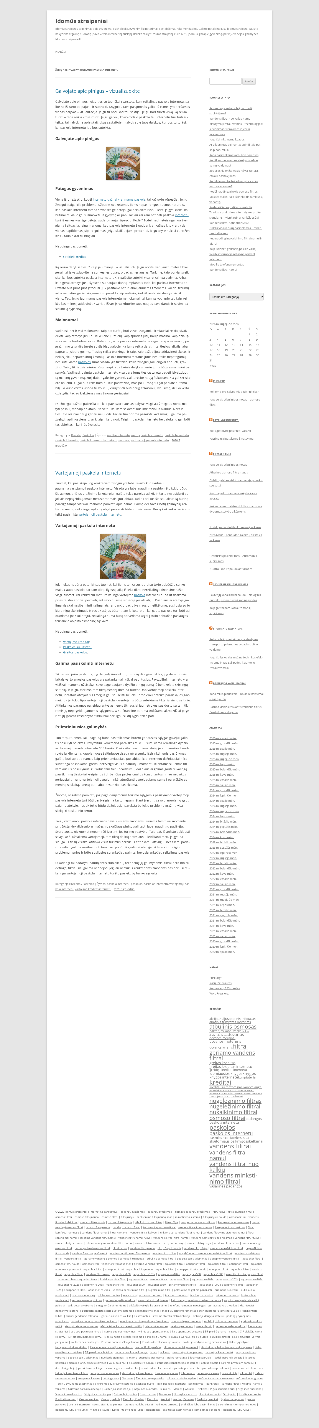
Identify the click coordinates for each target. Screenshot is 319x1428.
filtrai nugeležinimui (240, 1212)
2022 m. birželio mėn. (223, 863)
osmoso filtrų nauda (87, 1217)
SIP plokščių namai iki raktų (221, 1331)
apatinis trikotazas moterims (230, 1022)
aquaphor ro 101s (232, 1284)
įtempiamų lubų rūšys (236, 1410)
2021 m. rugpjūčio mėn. (224, 900)
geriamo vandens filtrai (232, 1055)
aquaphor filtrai (251, 1258)
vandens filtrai (230, 1146)
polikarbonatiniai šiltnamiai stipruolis (189, 1357)
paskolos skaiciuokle (224, 1138)
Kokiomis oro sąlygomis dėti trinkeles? (234, 392)
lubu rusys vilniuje (208, 1373)
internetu (182, 215)
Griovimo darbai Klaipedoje (84, 1389)
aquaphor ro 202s (75, 1290)
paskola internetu (66, 440)
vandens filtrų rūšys (199, 1243)
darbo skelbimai (218, 1035)
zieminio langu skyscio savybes (87, 1363)
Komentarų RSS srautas (224, 988)
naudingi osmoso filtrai (126, 1227)
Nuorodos (165, 1394)
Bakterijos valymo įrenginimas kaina (204, 1342)
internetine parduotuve (104, 1212)
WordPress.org (219, 993)
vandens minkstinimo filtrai (233, 1178)
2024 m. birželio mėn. (223, 821)
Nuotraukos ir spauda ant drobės (230, 569)
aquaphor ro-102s (169, 1274)
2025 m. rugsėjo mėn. (223, 754)
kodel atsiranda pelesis (228, 1357)
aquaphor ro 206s (99, 1290)
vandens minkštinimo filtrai (226, 1248)
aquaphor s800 (121, 1274)
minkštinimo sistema (187, 1217)
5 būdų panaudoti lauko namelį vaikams (235, 527)
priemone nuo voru (226, 1290)
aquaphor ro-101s (144, 1274)
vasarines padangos (225, 1186)
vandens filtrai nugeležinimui (89, 1253)
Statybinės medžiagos (97, 1394)
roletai (244, 1137)
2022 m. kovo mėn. (221, 874)
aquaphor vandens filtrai (225, 1258)
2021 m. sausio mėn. (222, 936)
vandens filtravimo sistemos (195, 1227)
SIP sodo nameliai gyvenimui (181, 1347)
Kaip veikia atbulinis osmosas (228, 465)
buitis (153, 1352)
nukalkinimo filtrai (233, 1112)
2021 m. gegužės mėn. (223, 915)
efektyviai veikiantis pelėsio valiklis (121, 1326)
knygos (249, 1073)
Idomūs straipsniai (81, 21)
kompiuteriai (247, 1077)
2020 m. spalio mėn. (222, 952)
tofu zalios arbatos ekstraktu (216, 1378)
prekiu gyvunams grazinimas (75, 1383)
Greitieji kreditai (75, 257)
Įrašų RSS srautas (220, 983)
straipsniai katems (89, 1378)
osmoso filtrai (227, 1118)
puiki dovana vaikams (80, 1305)
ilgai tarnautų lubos (232, 1399)
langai (257, 1087)
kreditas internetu (118, 435)
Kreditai (76, 435)
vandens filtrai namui (228, 1155)
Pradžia (60, 52)
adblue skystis (209, 1363)
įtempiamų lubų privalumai (71, 1410)
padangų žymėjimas (132, 1212)
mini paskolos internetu (171, 1383)
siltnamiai (246, 1373)
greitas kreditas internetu (230, 1066)
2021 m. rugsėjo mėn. (223, 894)
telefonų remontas (109, 1295)
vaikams (165, 1352)
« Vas (212, 366)
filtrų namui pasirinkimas (230, 1227)
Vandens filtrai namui (223, 270)
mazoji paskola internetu (147, 435)
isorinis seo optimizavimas (120, 1331)
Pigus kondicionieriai (222, 1389)
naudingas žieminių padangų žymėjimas (144, 1321)
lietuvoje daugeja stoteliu (208, 1316)
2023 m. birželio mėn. (223, 842)
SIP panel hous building (99, 1352)
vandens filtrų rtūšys (247, 1238)
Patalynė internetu (226, 420)
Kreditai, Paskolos (183, 1399)
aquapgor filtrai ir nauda (191, 1269)
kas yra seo (129, 1295)
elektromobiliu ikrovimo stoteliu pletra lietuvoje (162, 1316)
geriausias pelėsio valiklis (120, 1300)
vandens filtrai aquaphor (116, 1264)
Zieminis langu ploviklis (150, 1378)
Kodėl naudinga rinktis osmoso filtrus (233, 191)
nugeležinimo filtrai (234, 1106)
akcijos (223, 1018)
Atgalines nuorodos (146, 1389)
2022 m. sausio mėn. (222, 884)
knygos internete (223, 1077)
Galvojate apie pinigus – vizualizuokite (97, 90)
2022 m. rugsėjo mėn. (223, 858)
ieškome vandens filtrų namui (98, 1238)
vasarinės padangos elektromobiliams (94, 1321)
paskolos (84, 362)
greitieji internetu (79, 1404)
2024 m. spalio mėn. (222, 801)
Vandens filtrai (230, 1383)
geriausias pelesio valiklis (230, 1326)
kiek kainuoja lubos (166, 1373)
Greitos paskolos (75, 652)
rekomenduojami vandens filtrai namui (109, 1243)
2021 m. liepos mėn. (222, 905)
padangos (253, 1118)
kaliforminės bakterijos (85, 1342)
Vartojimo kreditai (76, 642)
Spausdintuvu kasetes (68, 1394)
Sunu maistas (148, 1394)
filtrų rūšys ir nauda (214, 1217)
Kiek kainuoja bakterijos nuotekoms (111, 1347)
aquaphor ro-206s (93, 1284)
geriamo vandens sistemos (100, 1258)
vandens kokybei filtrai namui (170, 1238)
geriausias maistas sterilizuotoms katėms (107, 1311)
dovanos (236, 1034)
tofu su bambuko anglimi (181, 1378)
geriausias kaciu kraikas (223, 1305)
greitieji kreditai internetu (228, 1070)
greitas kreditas (222, 1062)
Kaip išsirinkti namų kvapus (227, 139)
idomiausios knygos (225, 1073)
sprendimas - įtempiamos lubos (237, 1404)
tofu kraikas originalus (249, 1378)
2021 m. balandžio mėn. (224, 920)
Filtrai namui (222, 454)
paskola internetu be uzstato (98, 440)
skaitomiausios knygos (228, 1141)
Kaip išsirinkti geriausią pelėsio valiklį (232, 249)
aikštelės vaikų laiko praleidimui (148, 1305)
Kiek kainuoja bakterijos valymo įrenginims (226, 1347)
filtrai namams (119, 1232)
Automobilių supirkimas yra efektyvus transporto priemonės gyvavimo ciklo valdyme (233, 644)
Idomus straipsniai (76, 1212)
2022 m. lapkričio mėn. (223, 853)
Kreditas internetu (250, 1394)
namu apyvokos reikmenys (131, 1352)
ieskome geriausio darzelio (121, 1368)
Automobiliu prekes (125, 1394)
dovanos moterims (225, 1041)
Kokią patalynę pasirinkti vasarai (230, 431)
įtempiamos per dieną (207, 1410)
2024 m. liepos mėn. (222, 816)
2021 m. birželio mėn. (223, 910)
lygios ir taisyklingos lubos (127, 1410)
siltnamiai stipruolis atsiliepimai (145, 1357)
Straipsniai (229, 1394)
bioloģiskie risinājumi (141, 1363)
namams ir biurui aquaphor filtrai (77, 1279)
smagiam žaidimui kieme (111, 1305)
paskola (139, 595)
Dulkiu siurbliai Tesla (224, 1337)
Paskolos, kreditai (207, 1399)
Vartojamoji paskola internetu (88, 472)
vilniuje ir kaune (99, 1410)
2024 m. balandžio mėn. (224, 832)
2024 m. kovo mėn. (221, 837)
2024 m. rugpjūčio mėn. (224, 811)
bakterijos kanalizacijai (225, 1031)
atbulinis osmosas (233, 1026)
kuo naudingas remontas (186, 1321)
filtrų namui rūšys (173, 1243)
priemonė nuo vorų (83, 1295)
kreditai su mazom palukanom (231, 1087)
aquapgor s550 (192, 1274)
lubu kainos (188, 1373)
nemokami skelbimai (250, 1093)
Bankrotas (212, 1383)
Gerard (189, 1389)
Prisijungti (215, 978)
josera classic (204, 1326)
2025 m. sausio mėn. (222, 785)
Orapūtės (127, 1378)
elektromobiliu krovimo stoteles (114, 1383)
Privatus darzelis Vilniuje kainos (120, 1342)
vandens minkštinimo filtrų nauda (130, 1253)
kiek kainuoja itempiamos (137, 1373)
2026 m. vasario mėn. (223, 738)
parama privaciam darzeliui (237, 1363)
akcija (213, 1019)
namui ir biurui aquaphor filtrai (244, 1274)
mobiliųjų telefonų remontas (179, 1311)
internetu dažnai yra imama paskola (119, 199)
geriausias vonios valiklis (116, 1316)
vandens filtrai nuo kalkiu (234, 1166)
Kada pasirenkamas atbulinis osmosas (233, 155)
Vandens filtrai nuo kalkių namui (230, 118)
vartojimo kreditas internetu (93, 889)
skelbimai (255, 1141)
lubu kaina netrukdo (244, 1368)
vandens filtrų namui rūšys (134, 1238)
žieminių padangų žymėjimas (192, 1212)
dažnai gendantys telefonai (82, 1316)
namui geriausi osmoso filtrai (92, 1248)
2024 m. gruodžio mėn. (224, 790)
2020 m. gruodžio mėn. (224, 941)
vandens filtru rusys (98, 1274)
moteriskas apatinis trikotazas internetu (231, 1090)
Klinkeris (219, 381)
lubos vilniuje (229, 1373)
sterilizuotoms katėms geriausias (219, 1311)
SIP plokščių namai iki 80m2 (85, 1337)
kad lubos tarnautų (167, 1404)
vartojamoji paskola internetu (150, 440)
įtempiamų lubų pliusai (139, 1404)
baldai (245, 1031)
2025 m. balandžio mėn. (224, 769)
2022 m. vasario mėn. (223, 879)
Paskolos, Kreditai (133, 1399)
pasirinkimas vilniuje (90, 1368)
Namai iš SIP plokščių (148, 1347)
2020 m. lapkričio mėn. (223, 946)
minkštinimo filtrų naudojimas (154, 1217)
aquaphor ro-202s (227, 1279)
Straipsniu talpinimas (228, 628)
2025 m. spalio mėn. (222, 748)
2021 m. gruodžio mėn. (224, 889)
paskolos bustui (145, 1383)
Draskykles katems (185, 1394)
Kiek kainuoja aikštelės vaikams (123, 1337)
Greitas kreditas (89, 1399)
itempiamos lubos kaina (104, 1373)
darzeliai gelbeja (65, 1368)
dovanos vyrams (221, 1047)
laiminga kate (111, 1378)
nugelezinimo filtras (235, 1101)
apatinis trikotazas (242, 1019)
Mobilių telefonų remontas (226, 264)
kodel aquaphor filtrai (113, 1279)
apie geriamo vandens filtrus (198, 1222)
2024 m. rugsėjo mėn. (223, 806)
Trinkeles (201, 1389)
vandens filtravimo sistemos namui (224, 1232)
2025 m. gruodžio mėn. (224, 743)
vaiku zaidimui (117, 1363)
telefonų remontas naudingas (188, 1305)
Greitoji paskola (110, 1399)
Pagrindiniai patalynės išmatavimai (231, 438)
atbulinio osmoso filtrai (148, 1222)
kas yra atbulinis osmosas (233, 1222)
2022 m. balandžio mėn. (224, 868)
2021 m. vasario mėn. (223, 931)
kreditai (220, 1082)
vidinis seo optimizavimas (153, 1331)
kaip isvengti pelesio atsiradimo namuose (196, 1300)
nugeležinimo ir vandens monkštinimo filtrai (205, 1253)
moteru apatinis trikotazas (224, 1093)
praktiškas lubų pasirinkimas (198, 1404)
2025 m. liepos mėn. (222, 764)
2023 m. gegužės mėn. (223, 847)
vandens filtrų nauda (92, 1222)
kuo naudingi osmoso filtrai (159, 1227)
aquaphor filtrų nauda (140, 1269)
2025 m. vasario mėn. (223, 780)
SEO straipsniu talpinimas (230, 584)
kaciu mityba (196, 1383)
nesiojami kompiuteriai (226, 1096)
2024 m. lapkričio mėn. (223, 795)
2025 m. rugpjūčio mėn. (224, 759)
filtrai (240, 1046)
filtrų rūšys (219, 1212)
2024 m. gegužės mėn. (223, 827)
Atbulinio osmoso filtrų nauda (228, 472)
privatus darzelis (151, 1368)
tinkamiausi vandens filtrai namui (180, 1232)
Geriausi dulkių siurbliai (195, 1337)
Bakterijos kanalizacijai (229, 683)
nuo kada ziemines (112, 1357)
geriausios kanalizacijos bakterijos (177, 1363)
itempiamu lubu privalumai (213, 1368)
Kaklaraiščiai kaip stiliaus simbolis (230, 207)
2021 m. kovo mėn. (221, 926)
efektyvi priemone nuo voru (81, 1326)
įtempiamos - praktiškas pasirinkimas (168, 1410)
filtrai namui (120, 1248)
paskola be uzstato (176, 435)
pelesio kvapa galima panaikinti (193, 1290)
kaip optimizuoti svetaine (187, 1331)
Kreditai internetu (209, 1394)
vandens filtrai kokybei (143, 1232)
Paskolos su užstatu (77, 647)
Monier (177, 1389)
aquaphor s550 (157, 1284)
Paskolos (88, 435)
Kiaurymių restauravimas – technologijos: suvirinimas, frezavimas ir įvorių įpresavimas (236, 129)
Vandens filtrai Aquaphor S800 (228, 223)
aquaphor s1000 (213, 1274)
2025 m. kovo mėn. (221, 775)
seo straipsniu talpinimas (192, 1258)
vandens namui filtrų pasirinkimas (211, 1238)
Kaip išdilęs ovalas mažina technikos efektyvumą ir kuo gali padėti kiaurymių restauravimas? (236, 662)
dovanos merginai (222, 1038)
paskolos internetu (156, 884)
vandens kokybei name (69, 1243)
